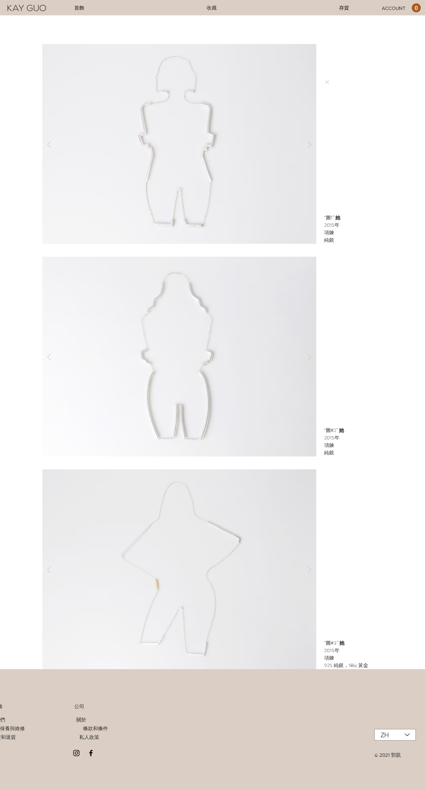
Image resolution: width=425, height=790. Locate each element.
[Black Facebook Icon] (91, 753)
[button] (179, 144)
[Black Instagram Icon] (76, 753)
